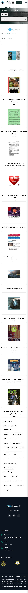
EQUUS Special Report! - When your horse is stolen (14, 349)
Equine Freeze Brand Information (14, 318)
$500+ (7, 490)
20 (17, 438)
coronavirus (7, 459)
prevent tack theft (16, 443)
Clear (5, 476)
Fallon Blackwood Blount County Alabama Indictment (14, 133)
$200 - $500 (19, 485)
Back (5, 14)
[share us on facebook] (9, 515)
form (15, 459)
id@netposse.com (9, 550)
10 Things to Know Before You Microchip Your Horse (14, 196)
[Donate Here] (9, 2)
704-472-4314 (9, 544)
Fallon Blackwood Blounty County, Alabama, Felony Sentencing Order (14, 165)
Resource (6, 434)
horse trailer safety (9, 468)
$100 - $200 (7, 485)
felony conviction (8, 438)
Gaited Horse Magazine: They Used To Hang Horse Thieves (14, 413)
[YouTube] (14, 515)
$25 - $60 (6, 481)
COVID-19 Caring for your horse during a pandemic (14, 258)
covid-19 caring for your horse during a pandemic (13, 448)
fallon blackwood (17, 434)
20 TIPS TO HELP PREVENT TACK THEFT (14, 227)
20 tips (6, 443)
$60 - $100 (17, 481)
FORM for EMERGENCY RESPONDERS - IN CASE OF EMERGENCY (14, 381)
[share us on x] (18, 515)
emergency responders (10, 463)
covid (14, 454)
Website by (14, 586)
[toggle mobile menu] (26, 2)
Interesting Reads (10, 426)
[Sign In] (13, 2)
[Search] (25, 19)
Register (19, 2)
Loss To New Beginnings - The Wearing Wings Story (14, 101)
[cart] (6, 2)
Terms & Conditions (14, 511)
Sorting (10, 38)
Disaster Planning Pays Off (14, 289)
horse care (7, 454)
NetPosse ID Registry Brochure (14, 70)
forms (21, 459)
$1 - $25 (14, 476)
